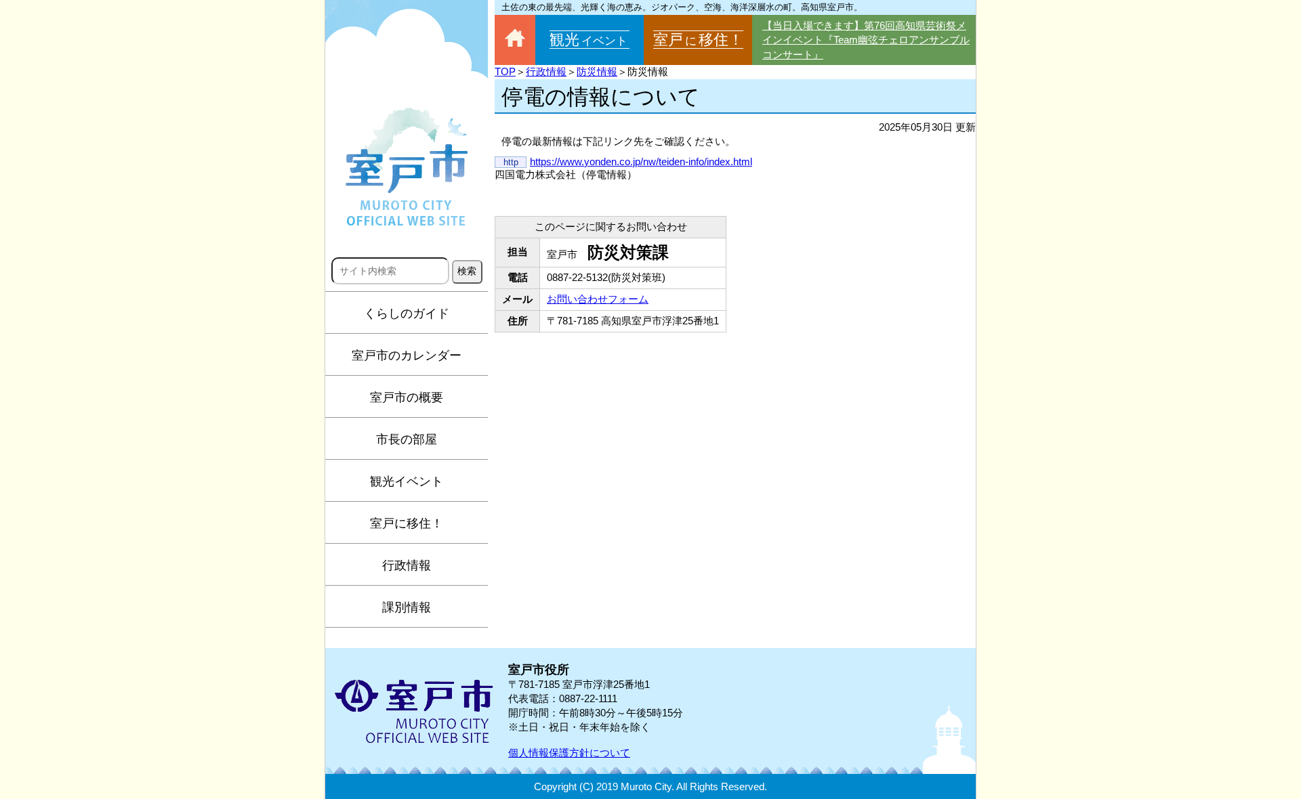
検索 (466, 270)
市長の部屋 (406, 439)
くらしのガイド (406, 313)
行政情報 (406, 565)
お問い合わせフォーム (597, 299)
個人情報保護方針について (569, 752)
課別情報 (406, 607)
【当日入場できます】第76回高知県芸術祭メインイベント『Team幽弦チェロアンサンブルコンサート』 (866, 40)
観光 (588, 39)
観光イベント (406, 481)
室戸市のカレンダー (406, 355)
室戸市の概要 (406, 397)
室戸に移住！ (406, 523)
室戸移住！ (698, 39)
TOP (505, 71)
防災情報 (597, 71)
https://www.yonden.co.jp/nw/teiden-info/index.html (641, 161)
